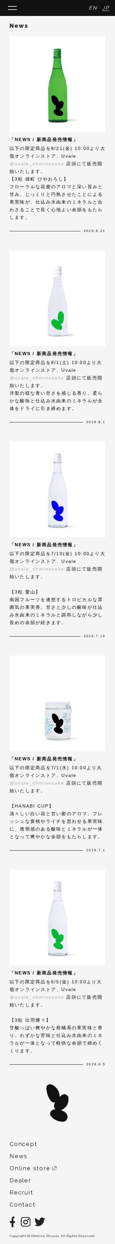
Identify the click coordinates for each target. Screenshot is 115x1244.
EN (93, 8)
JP (105, 8)
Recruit (21, 1192)
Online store (31, 1168)
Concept (23, 1144)
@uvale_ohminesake (38, 163)
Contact (22, 1204)
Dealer (20, 1180)
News (18, 1156)
